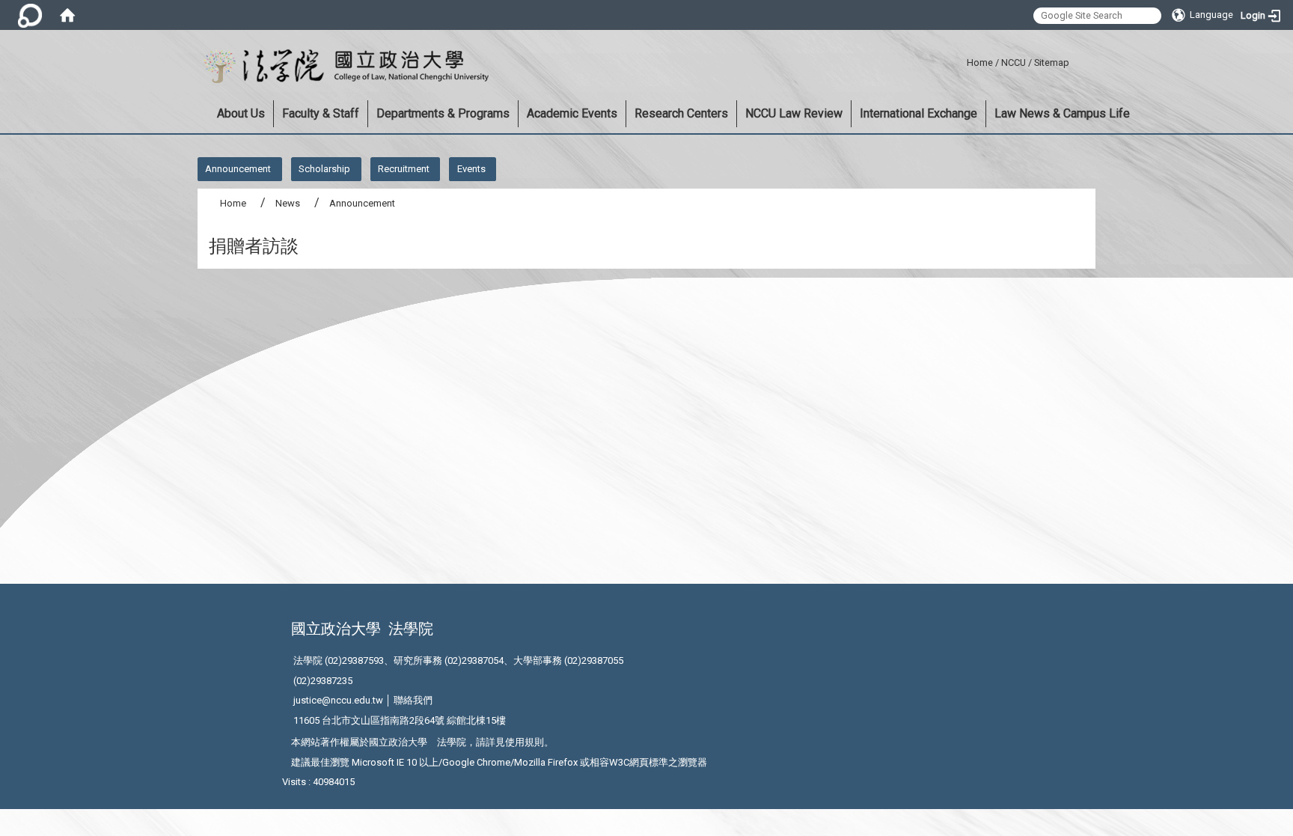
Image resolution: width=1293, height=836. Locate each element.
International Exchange (918, 113)
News (287, 203)
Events (471, 168)
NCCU (1013, 62)
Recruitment (404, 168)
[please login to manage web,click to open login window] (30, 15)
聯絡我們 (413, 700)
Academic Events (572, 113)
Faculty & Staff (320, 113)
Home (980, 62)
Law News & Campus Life (1062, 113)
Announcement (238, 168)
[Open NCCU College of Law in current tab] (343, 66)
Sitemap (1051, 62)
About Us (241, 113)
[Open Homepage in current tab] (67, 15)
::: (961, 60)
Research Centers (681, 113)
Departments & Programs (443, 113)
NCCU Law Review (794, 113)
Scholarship (324, 168)
